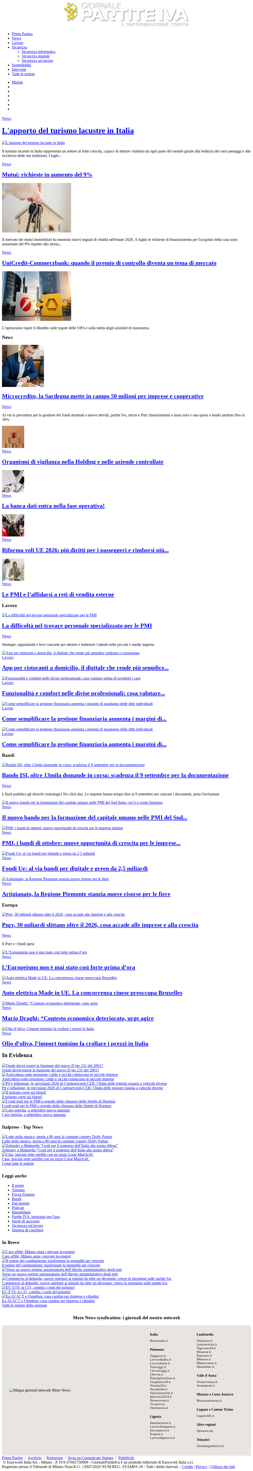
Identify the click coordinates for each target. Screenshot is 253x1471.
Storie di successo (26, 1221)
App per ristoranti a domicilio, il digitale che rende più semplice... (85, 667)
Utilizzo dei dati (222, 1467)
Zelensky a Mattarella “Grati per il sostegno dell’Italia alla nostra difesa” (58, 1150)
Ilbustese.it (204, 1352)
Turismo (18, 1190)
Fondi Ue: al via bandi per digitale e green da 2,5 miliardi (75, 868)
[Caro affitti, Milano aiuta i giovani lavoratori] (38, 1252)
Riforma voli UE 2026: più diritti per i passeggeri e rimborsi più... (85, 550)
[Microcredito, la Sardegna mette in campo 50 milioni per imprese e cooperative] (23, 385)
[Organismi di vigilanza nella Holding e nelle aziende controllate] (13, 447)
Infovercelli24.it (161, 1396)
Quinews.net (205, 1431)
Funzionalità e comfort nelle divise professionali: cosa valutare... (83, 693)
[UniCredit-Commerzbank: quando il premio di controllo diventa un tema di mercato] (36, 319)
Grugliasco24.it (160, 1382)
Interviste (19, 69)
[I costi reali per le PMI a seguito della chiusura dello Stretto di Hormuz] (58, 1101)
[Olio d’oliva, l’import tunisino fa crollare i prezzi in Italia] (48, 1029)
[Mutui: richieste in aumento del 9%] (36, 231)
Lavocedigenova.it (162, 1438)
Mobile (17, 82)
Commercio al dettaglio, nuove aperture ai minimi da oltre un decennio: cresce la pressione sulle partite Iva (84, 1283)
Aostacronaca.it (207, 1382)
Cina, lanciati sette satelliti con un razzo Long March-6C (46, 1159)
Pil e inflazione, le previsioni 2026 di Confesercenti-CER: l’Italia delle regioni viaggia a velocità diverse (82, 1088)
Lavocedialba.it (160, 1359)
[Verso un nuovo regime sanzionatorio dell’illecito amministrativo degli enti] (62, 1270)
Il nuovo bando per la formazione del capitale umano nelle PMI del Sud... (94, 817)
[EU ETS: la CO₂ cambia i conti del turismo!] (38, 1287)
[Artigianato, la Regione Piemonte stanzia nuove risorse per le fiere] (55, 879)
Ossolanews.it (159, 1408)
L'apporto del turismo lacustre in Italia (68, 130)
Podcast (18, 1208)
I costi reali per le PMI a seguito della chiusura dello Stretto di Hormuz (56, 1106)
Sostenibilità (21, 65)
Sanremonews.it (160, 1423)
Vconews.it (157, 1404)
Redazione (54, 1458)
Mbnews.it (204, 1359)
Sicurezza (19, 47)
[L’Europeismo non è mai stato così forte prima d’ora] (44, 952)
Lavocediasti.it (160, 1363)
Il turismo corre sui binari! (22, 1097)
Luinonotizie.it (207, 1344)
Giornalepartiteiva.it (210, 1446)
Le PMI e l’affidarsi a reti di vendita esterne (58, 594)
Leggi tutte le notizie (18, 1163)
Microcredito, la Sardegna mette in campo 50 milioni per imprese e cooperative (103, 396)
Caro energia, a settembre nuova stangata (34, 1115)
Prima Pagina (22, 34)
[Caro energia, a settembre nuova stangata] (36, 1110)
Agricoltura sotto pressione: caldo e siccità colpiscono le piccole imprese (58, 1079)
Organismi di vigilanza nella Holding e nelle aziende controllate (83, 461)
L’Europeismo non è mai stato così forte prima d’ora (68, 967)
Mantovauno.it (207, 1363)
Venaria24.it (158, 1385)
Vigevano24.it (206, 1348)
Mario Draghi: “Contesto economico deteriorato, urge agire (78, 1018)
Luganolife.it (205, 1416)
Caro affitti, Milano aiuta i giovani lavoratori (36, 1256)
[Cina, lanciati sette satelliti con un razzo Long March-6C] (48, 1154)
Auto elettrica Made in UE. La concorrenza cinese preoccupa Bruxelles (92, 992)
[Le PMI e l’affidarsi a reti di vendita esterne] (13, 579)
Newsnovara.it (159, 1400)
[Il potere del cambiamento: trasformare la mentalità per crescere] (53, 1261)
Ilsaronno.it (204, 1355)
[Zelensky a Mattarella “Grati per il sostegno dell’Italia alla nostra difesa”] (60, 1145)
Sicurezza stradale (36, 56)
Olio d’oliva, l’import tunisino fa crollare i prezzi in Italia (75, 1043)
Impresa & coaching (27, 1230)
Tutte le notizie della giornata (24, 1305)
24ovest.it (156, 1374)
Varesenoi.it (204, 1341)
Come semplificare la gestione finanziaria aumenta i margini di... (84, 718)
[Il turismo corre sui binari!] (24, 1092)
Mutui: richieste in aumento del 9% (47, 174)
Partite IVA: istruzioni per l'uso (36, 1217)
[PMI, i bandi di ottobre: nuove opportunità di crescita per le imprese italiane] (62, 828)
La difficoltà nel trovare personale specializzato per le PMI (77, 625)
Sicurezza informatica (38, 52)
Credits (187, 1467)
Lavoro (17, 43)
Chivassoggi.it (159, 1370)
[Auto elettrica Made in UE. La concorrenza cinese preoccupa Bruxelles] (59, 978)
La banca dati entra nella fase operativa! (53, 506)
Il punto (18, 1185)
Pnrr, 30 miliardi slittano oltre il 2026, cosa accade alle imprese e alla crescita (100, 925)
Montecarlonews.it (209, 1400)
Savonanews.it (159, 1430)
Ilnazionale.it (159, 1341)
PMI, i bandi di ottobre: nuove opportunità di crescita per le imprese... (91, 843)
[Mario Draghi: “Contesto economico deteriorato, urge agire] (50, 1003)
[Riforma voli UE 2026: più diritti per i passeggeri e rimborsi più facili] (13, 535)
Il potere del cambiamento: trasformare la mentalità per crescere (51, 1265)
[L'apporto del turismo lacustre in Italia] (33, 143)
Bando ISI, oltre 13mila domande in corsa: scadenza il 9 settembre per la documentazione (115, 775)
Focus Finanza (23, 1194)
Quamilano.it (205, 1367)
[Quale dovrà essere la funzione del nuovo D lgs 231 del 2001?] (52, 1066)
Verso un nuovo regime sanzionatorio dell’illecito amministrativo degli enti (60, 1274)
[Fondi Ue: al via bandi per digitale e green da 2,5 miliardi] (48, 853)
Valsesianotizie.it (161, 1393)
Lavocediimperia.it (162, 1426)
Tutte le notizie (23, 74)
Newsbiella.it (159, 1389)
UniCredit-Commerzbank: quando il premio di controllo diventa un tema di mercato (109, 263)
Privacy (202, 1467)
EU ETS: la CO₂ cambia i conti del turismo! (36, 1292)
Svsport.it (156, 1434)
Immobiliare (21, 1212)
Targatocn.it (158, 1356)
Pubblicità (126, 1458)
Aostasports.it (206, 1385)
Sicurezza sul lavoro (37, 60)
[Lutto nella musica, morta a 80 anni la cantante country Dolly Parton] (57, 1137)
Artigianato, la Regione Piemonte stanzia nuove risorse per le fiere (86, 894)
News (16, 38)
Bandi (16, 1199)
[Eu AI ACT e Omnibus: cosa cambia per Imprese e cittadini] (50, 1296)
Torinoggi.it (158, 1367)
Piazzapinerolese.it (162, 1378)
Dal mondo (20, 1203)
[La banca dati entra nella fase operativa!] (13, 491)
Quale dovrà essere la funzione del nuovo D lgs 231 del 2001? (50, 1070)
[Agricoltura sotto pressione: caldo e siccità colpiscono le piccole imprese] (60, 1074)
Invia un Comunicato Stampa (90, 1458)
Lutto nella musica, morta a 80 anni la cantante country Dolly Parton (55, 1141)
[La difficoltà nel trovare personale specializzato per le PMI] (49, 615)
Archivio (35, 1458)
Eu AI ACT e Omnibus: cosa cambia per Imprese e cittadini (48, 1301)
